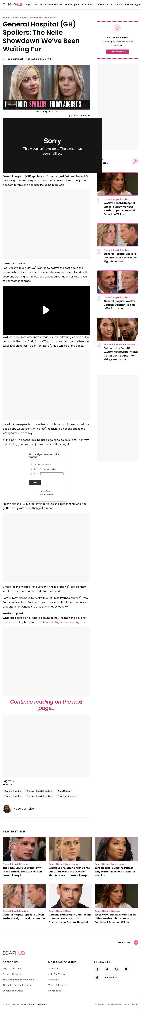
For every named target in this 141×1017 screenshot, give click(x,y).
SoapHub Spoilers (67, 796)
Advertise (53, 979)
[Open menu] (4, 4)
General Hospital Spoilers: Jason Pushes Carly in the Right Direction (120, 257)
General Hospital (53, 4)
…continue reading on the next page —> (61, 622)
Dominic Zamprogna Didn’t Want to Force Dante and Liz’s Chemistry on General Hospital (70, 918)
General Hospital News (60, 911)
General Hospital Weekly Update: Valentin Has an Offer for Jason (119, 304)
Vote (35, 482)
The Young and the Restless (79, 4)
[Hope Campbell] (8, 808)
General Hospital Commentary (64, 864)
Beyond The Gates (13, 990)
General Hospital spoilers (39, 796)
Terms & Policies (57, 985)
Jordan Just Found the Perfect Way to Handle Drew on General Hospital (115, 871)
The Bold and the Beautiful (109, 4)
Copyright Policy (131, 1004)
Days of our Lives (33, 4)
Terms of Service (114, 1004)
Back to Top (124, 942)
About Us (53, 968)
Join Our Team (56, 974)
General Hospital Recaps (15, 864)
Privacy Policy (98, 1004)
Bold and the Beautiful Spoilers (119, 344)
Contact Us (54, 990)
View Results (46, 491)
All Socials (111, 977)
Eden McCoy (64, 791)
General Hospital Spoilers (39, 791)
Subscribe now (117, 51)
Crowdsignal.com (46, 494)
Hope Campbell (14, 59)
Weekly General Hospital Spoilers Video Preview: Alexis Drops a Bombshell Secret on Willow (115, 918)
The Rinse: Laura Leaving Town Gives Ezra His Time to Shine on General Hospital (22, 871)
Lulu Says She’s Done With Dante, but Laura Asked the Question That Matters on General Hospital (70, 871)
